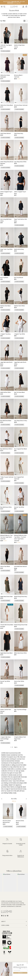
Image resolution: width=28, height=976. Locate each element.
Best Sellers (14, 799)
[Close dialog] (27, 963)
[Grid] (24, 21)
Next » (16, 747)
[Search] (5, 6)
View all (14, 801)
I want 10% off (20, 972)
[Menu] (1, 6)
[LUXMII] (14, 6)
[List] (27, 21)
